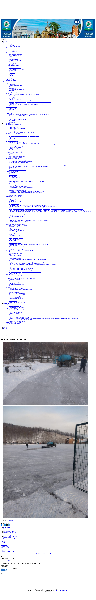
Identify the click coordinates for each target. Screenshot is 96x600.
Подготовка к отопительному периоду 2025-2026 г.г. (21, 268)
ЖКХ (10, 254)
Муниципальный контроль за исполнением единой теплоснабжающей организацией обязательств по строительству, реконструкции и (41, 165)
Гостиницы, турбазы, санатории (16, 63)
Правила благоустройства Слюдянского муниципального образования (26, 222)
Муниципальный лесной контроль (17, 163)
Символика (9, 49)
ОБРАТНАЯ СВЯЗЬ (5, 547)
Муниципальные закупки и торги (14, 152)
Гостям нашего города (11, 52)
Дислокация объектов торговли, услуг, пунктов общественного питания (26, 181)
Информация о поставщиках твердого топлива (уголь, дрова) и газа (25, 260)
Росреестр (11, 118)
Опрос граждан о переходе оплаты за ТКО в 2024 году (22, 267)
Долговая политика (13, 173)
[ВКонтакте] (1, 525)
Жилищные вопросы (14, 251)
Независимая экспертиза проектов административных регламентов (25, 143)
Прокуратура (12, 122)
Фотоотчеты (12, 71)
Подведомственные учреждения (16, 89)
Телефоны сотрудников (14, 92)
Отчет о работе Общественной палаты (18, 309)
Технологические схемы (15, 147)
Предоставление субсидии (15, 273)
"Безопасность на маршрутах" (16, 195)
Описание (11, 50)
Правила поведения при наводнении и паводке (20, 289)
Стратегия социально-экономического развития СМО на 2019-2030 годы (26, 191)
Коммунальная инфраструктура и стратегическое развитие (20, 250)
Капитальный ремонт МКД (15, 253)
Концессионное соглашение (15, 157)
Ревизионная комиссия (11, 107)
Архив (10, 74)
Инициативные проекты (15, 226)
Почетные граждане (11, 47)
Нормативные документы (15, 313)
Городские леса (12, 197)
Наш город (11, 45)
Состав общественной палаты (16, 312)
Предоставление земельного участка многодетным (21, 241)
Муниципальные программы (13, 133)
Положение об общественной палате (18, 311)
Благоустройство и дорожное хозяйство (15, 224)
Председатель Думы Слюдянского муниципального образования (24, 94)
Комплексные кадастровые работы (17, 246)
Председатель (12, 108)
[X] (7, 525)
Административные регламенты (17, 142)
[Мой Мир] (5, 525)
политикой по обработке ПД (61, 590)
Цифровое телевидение (14, 235)
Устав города (12, 126)
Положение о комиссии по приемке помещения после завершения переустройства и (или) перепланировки (35, 219)
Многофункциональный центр (16, 151)
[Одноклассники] (3, 525)
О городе (5, 42)
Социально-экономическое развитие (17, 190)
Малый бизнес (12, 182)
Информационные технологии (16, 284)
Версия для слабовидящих (8, 551)
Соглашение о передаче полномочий (18, 280)
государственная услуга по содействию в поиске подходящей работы (25, 192)
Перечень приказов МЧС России (17, 288)
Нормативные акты (13, 134)
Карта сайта (3, 548)
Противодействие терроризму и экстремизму (20, 296)
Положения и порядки (14, 177)
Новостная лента (10, 79)
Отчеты (11, 139)
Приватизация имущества (15, 243)
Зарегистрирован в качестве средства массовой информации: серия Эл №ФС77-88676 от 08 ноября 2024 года (27, 553)
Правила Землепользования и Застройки (18, 221)
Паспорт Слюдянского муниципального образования (22, 185)
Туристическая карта (14, 59)
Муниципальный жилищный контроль (18, 162)
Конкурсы (11, 153)
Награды (11, 285)
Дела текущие (9, 75)
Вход (2, 550)
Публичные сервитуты (14, 239)
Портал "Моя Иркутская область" (14, 325)
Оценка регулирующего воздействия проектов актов (21, 131)
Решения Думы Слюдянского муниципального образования (23, 97)
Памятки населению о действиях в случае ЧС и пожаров (22, 290)
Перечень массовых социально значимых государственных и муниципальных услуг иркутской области (34, 144)
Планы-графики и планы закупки (17, 156)
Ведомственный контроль (15, 167)
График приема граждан (15, 306)
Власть (5, 81)
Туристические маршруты (15, 60)
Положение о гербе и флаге (15, 51)
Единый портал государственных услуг (18, 149)
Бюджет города (12, 172)
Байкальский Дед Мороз (15, 61)
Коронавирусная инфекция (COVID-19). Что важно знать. (23, 294)
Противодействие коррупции (16, 99)
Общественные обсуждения (15, 265)
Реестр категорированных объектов (17, 170)
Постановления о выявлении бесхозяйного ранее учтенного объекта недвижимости (29, 220)
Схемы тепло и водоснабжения (16, 255)
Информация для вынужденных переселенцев (17, 316)
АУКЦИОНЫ (12, 240)
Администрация (10, 83)
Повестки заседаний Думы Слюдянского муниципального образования (26, 104)
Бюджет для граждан (14, 176)
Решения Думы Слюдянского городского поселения (21, 132)
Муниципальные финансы (12, 171)
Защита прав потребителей (15, 275)
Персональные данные (14, 279)
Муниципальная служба (15, 282)
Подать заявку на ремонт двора (16, 69)
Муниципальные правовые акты (14, 124)
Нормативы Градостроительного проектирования (21, 199)
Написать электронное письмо (16, 307)
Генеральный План (13, 217)
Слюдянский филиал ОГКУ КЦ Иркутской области (21, 115)
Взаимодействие (7, 303)
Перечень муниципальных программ (18, 186)
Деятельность (6, 123)
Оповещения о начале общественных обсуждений (21, 248)
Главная (5, 41)
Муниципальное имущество (16, 238)
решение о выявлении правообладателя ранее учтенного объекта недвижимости (28, 244)
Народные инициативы (14, 183)
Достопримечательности (15, 55)
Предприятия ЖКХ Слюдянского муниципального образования (24, 263)
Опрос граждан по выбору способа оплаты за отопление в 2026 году (25, 272)
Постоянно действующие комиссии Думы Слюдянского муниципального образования (30, 102)
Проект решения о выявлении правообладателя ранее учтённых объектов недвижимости (30, 214)
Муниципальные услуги (12, 141)
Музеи (10, 56)
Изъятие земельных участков (16, 245)
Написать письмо (13, 103)
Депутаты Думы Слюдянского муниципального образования (23, 95)
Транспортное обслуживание (16, 229)
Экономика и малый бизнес (15, 194)
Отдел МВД (12, 120)
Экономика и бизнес (11, 180)
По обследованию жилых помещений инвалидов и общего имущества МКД (27, 259)
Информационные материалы (16, 297)
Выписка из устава (13, 98)
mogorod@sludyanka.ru (9, 560)
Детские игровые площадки (15, 233)
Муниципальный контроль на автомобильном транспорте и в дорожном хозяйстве (29, 166)
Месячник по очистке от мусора (16, 230)
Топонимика (12, 200)
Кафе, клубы (12, 64)
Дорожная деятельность (14, 228)
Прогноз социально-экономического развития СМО (21, 187)
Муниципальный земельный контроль (18, 160)
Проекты (11, 137)
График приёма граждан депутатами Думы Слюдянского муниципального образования (30, 100)
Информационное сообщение (16, 216)
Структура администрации (15, 85)
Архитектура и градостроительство (14, 196)
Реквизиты (11, 90)
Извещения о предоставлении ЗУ (17, 249)
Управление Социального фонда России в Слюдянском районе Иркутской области (29, 114)
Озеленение (12, 234)
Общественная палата (11, 308)
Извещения (11, 154)
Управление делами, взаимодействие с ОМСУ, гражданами (20, 278)
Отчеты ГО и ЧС (13, 301)
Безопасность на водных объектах (17, 293)
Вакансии (3, 541)
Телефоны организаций (11, 80)
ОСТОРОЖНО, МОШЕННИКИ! (17, 302)
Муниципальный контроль (12, 158)
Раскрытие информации (15, 258)
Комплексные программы (15, 202)
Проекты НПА (12, 129)
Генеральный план (13, 127)
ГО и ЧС (8, 287)
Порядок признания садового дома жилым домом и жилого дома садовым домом (28, 205)
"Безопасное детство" (14, 292)
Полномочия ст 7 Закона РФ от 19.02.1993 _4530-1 (21, 319)
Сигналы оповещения (14, 299)
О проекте (11, 66)
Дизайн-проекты (13, 70)
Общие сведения (10, 44)
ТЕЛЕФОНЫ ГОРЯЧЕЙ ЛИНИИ (17, 321)
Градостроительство (14, 204)
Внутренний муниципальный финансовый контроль (21, 168)
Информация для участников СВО (14, 322)
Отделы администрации (15, 86)
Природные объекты (14, 57)
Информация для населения (15, 256)
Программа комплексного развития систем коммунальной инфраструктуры (27, 262)
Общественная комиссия (15, 68)
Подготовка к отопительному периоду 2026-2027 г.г (21, 269)
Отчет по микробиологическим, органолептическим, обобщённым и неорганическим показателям (32, 264)
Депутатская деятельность (15, 105)
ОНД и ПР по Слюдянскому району (17, 119)
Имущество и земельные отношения (15, 236)
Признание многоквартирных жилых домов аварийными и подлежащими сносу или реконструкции (33, 206)
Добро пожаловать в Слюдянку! (16, 54)
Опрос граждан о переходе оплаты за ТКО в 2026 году (22, 270)
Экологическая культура (15, 201)
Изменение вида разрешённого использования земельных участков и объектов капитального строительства (35, 207)
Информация (12, 110)
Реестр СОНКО (13, 188)
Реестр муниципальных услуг (16, 146)
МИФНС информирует (14, 117)
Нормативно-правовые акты (16, 298)
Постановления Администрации (17, 128)
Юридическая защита (11, 274)
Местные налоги (13, 175)
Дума (7, 93)
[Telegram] (9, 525)
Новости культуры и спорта (12, 78)
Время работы (12, 88)
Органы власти (9, 113)
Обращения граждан (11, 304)
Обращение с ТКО (13, 231)
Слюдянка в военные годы (15, 46)
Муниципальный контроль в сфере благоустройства (21, 161)
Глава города (12, 84)
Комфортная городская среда (13, 65)
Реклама (11, 215)
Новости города (10, 76)
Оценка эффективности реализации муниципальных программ (24, 136)
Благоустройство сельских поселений (18, 225)
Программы (12, 138)
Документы (12, 73)
